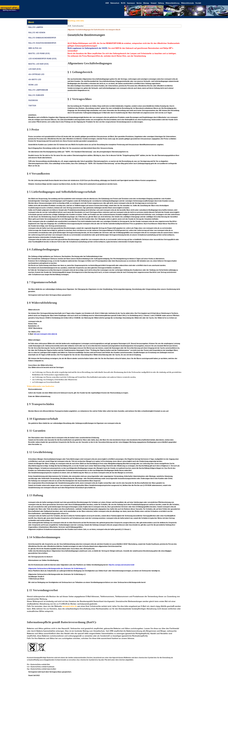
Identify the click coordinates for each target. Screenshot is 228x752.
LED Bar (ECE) (34, 69)
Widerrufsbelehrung (172, 3)
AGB (107, 3)
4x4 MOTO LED (34, 79)
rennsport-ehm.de (69, 606)
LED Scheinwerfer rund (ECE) (42, 58)
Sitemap (146, 3)
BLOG (123, 3)
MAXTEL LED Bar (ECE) (38, 64)
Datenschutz (114, 3)
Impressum (131, 3)
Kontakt (198, 3)
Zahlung (161, 3)
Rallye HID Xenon (36, 32)
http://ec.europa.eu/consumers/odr (121, 565)
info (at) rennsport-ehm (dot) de (45, 334)
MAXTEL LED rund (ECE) (39, 53)
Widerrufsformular (187, 3)
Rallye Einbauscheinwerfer (42, 37)
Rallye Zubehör (36, 95)
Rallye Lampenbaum (38, 90)
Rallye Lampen (35, 27)
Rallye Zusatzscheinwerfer (42, 43)
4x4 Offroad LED (36, 74)
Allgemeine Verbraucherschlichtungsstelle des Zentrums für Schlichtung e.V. (57, 568)
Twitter (32, 105)
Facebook (33, 100)
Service (139, 3)
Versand (153, 3)
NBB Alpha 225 (35, 48)
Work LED (33, 85)
